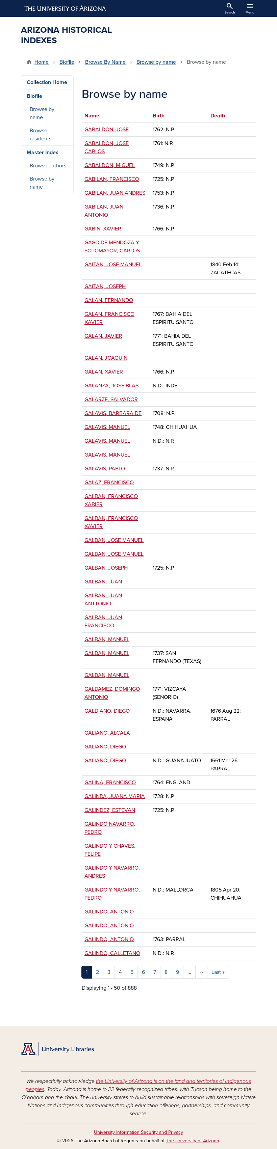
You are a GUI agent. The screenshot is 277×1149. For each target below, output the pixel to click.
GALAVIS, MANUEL (107, 427)
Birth (159, 115)
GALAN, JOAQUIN (105, 358)
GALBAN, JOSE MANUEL (114, 540)
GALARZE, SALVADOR (111, 399)
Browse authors (48, 165)
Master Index (42, 152)
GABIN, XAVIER (102, 228)
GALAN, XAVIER (103, 371)
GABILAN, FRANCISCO (111, 179)
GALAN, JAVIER (103, 336)
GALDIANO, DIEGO (107, 711)
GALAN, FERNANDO (108, 300)
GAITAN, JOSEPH (105, 286)
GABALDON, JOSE (106, 129)
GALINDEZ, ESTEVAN (109, 810)
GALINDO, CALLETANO (112, 953)
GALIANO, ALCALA (107, 733)
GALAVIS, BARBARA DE (113, 413)
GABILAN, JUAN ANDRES (114, 193)
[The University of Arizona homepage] (65, 8)
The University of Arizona (192, 1141)
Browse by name (156, 62)
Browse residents (40, 134)
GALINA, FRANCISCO (110, 782)
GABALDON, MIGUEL (109, 165)
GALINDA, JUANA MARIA (114, 796)
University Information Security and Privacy (138, 1132)
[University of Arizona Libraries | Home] (57, 1049)
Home (41, 62)
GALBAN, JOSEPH (106, 568)
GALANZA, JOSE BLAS (111, 385)
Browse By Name (105, 62)
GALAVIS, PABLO (104, 468)
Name (95, 115)
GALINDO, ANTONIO (109, 911)
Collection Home (47, 82)
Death (217, 115)
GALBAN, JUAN (103, 581)
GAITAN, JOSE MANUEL (113, 264)
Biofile (66, 62)
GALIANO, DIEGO (105, 746)
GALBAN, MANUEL (106, 639)
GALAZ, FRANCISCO (109, 482)
